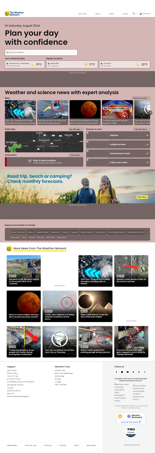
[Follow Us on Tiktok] (133, 372)
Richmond (50, 237)
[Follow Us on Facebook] (116, 372)
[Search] (134, 13)
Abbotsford (61, 237)
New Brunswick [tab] (86, 232)
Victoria (32, 237)
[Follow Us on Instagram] (122, 372)
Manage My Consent (15, 385)
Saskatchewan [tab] (42, 232)
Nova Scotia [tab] (100, 232)
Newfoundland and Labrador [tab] (139, 232)
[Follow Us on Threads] (139, 372)
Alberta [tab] (31, 232)
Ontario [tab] (65, 232)
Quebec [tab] (74, 232)
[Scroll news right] (150, 113)
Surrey (24, 237)
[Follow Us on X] (145, 372)
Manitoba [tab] (55, 232)
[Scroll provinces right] (147, 232)
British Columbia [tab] (18, 232)
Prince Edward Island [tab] (116, 232)
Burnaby (40, 237)
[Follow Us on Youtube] (127, 372)
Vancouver (15, 237)
